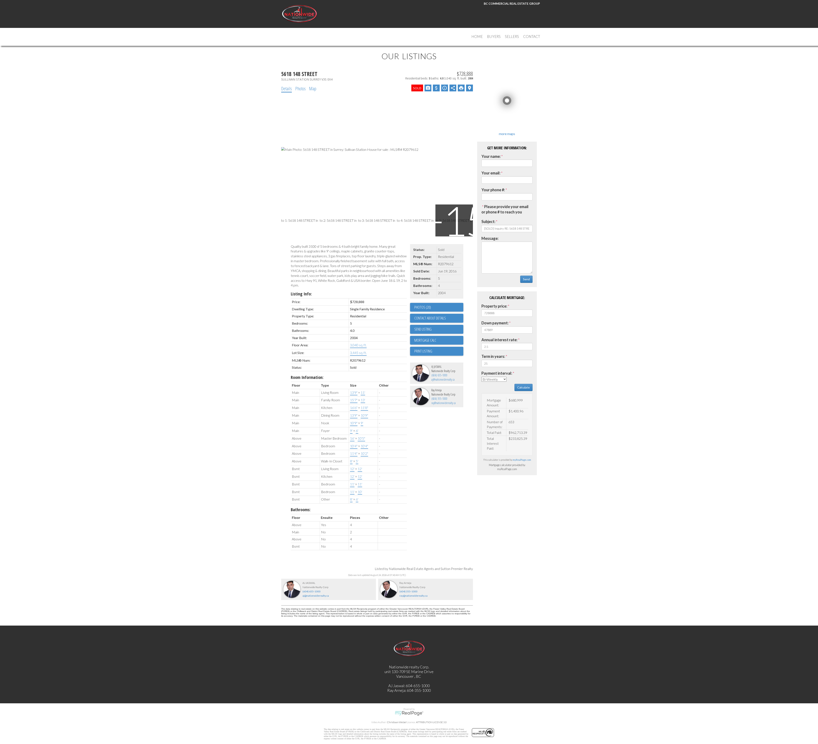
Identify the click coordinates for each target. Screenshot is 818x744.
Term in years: (493, 356)
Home (477, 36)
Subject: (488, 221)
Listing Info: (301, 294)
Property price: (494, 306)
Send (526, 279)
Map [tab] (312, 88)
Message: (489, 238)
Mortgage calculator (438, 340)
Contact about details (430, 318)
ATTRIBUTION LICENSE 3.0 (431, 722)
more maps (507, 134)
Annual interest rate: (499, 339)
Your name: (491, 156)
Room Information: (307, 377)
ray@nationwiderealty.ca (443, 403)
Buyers (494, 36)
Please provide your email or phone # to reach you (505, 209)
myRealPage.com (522, 459)
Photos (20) (422, 307)
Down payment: (494, 323)
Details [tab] (286, 88)
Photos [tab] (300, 88)
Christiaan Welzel (396, 722)
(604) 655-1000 (439, 375)
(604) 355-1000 (439, 399)
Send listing (423, 329)
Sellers (512, 36)
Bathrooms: (301, 509)
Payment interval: (496, 373)
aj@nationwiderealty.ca (443, 379)
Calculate (523, 387)
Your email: (490, 173)
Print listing (423, 351)
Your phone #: (493, 189)
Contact (531, 36)
